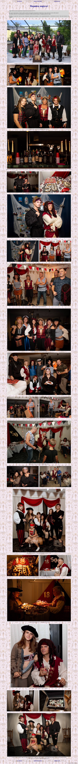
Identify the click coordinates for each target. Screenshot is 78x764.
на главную (19, 1)
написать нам (57, 1)
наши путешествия (38, 1)
